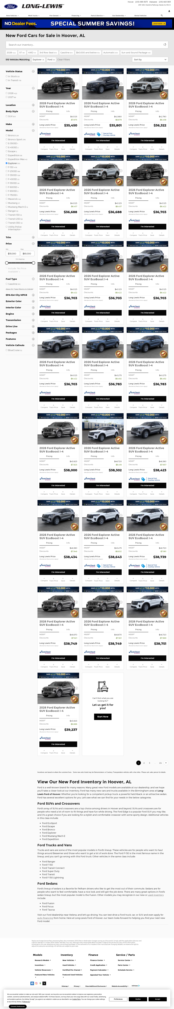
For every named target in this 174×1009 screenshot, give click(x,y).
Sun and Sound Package (136, 52)
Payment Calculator (98, 970)
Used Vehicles (68, 965)
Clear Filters (63, 59)
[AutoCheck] (45, 134)
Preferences (118, 999)
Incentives (39, 965)
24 (160, 763)
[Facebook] (32, 983)
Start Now (102, 716)
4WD (32, 52)
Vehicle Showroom (43, 970)
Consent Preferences (18, 1006)
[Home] (11, 5)
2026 (11, 52)
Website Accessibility (119, 986)
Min (7, 249)
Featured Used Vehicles (72, 975)
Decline (138, 999)
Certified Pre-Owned (71, 970)
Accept (157, 999)
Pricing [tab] (49, 111)
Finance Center (97, 960)
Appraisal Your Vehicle (99, 975)
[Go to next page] (166, 763)
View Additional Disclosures (95, 986)
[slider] (6, 263)
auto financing (45, 918)
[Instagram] (36, 983)
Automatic (110, 52)
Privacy (76, 986)
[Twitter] (44, 983)
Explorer (37, 59)
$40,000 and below (88, 52)
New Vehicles (68, 960)
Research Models (42, 960)
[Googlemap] (40, 983)
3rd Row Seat (48, 52)
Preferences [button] (26, 1002)
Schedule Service (125, 970)
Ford (50, 59)
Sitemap (65, 986)
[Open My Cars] (168, 11)
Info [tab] (68, 111)
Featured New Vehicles (44, 975)
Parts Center (123, 965)
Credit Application (98, 965)
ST (22, 52)
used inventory (156, 895)
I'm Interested (58, 140)
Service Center (124, 960)
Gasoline (66, 52)
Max (22, 249)
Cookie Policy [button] (76, 999)
